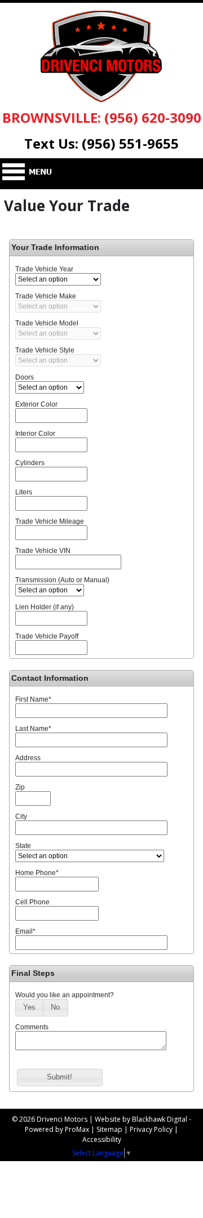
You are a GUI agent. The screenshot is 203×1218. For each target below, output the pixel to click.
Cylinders (30, 463)
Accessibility (101, 1139)
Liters (23, 492)
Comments (31, 1027)
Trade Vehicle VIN (42, 551)
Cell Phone (32, 902)
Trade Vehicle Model (46, 323)
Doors (24, 377)
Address (28, 758)
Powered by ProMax (57, 1129)
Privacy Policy (151, 1129)
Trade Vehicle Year (44, 269)
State (23, 846)
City (21, 816)
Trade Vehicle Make (45, 296)
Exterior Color (36, 404)
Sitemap (109, 1129)
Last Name (33, 729)
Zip (20, 787)
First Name (33, 699)
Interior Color (35, 434)
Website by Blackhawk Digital (141, 1119)
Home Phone (37, 873)
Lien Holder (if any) (44, 607)
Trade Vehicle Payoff (46, 636)
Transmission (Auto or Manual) (62, 580)
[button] (29, 1007)
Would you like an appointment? (64, 995)
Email (25, 931)
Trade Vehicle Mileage (49, 521)
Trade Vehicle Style (44, 350)
